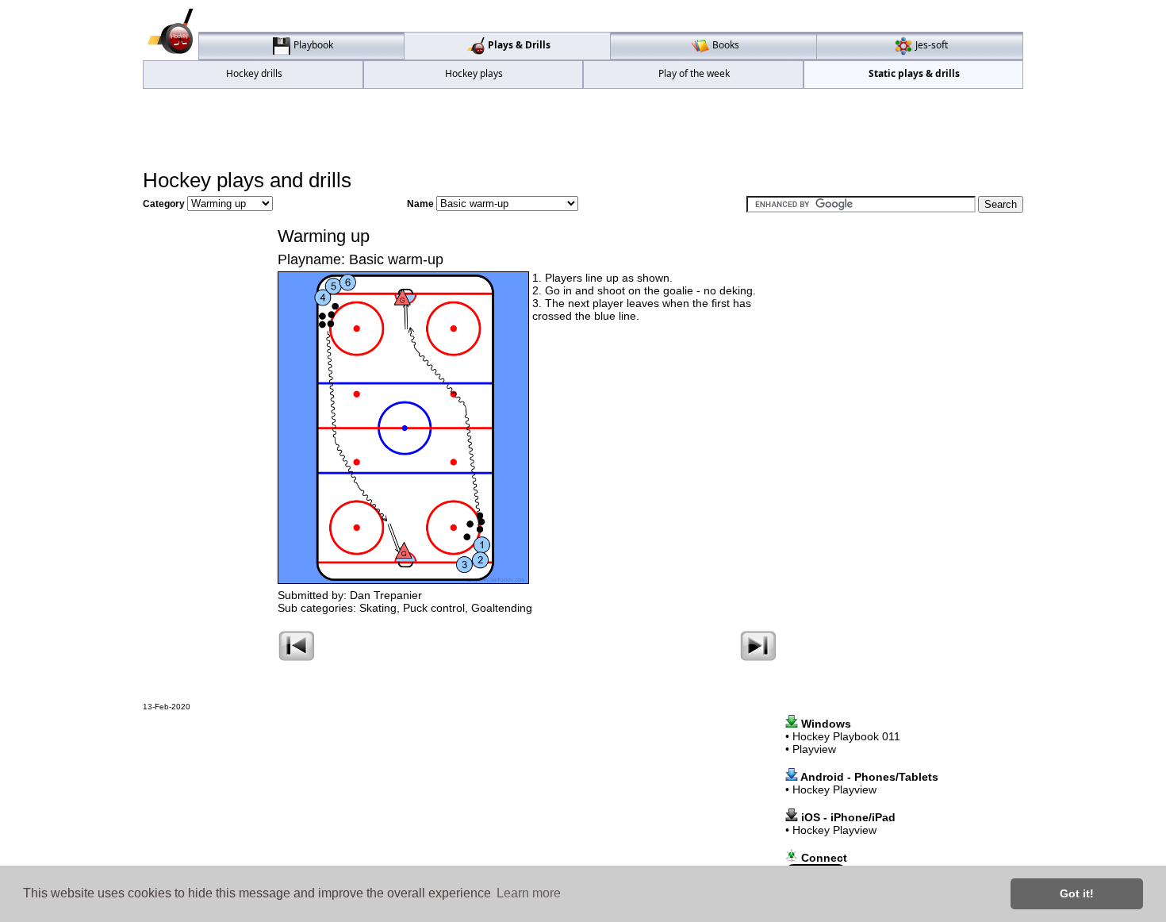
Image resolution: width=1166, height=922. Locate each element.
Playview (814, 749)
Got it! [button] (1077, 893)
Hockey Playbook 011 (846, 736)
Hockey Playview (834, 789)
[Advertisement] (583, 127)
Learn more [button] (529, 893)
